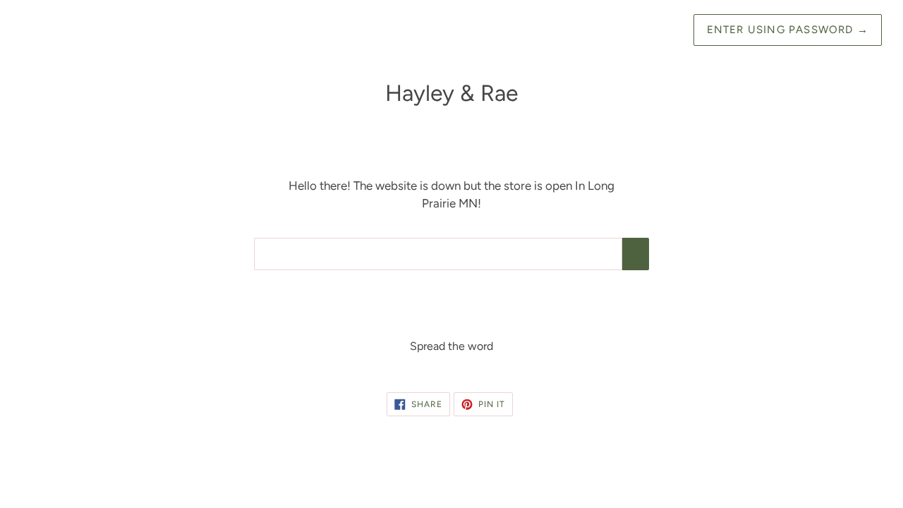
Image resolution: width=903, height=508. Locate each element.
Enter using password (787, 29)
